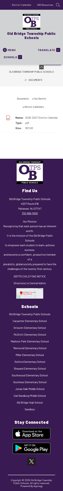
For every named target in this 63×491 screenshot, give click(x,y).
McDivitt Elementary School (30, 334)
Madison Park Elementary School (30, 341)
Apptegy (38, 486)
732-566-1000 (30, 213)
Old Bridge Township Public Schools (31, 71)
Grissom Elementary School (30, 327)
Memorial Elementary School (29, 348)
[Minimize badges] (41, 67)
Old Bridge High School (30, 402)
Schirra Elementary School (30, 361)
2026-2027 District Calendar (41, 117)
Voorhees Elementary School (30, 382)
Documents (35, 79)
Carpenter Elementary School (30, 321)
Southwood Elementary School (30, 375)
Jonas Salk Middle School (29, 388)
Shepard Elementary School (30, 368)
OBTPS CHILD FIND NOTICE (30, 276)
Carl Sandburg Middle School (30, 395)
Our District (40, 98)
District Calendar (21, 4)
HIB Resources (45, 4)
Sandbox (30, 409)
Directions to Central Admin (30, 283)
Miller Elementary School (30, 354)
